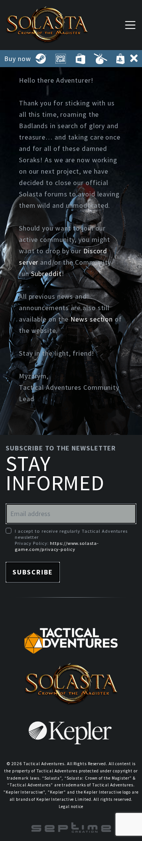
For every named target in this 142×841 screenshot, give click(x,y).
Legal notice (71, 806)
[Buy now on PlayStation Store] (120, 58)
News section (91, 319)
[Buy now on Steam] (41, 58)
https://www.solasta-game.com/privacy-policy (56, 546)
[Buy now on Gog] (60, 58)
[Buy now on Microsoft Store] (80, 58)
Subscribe (32, 572)
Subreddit (46, 273)
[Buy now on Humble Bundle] (100, 58)
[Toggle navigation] (130, 25)
